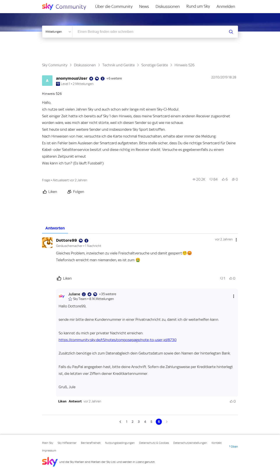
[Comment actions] (236, 239)
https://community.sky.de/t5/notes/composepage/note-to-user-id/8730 (118, 340)
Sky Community (54, 65)
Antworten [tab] (55, 228)
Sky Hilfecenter (67, 442)
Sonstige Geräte (154, 65)
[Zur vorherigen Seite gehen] (120, 421)
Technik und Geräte (118, 65)
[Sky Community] (67, 6)
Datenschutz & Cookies (154, 442)
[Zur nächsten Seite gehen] (166, 421)
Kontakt (217, 442)
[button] (62, 401)
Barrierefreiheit (91, 442)
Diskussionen (168, 6)
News (144, 6)
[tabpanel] (140, 329)
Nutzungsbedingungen (120, 442)
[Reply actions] (233, 296)
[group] (199, 179)
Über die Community (114, 6)
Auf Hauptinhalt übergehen (21, 3)
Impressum (49, 450)
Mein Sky (47, 442)
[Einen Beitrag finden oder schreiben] (231, 32)
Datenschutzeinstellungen (190, 442)
